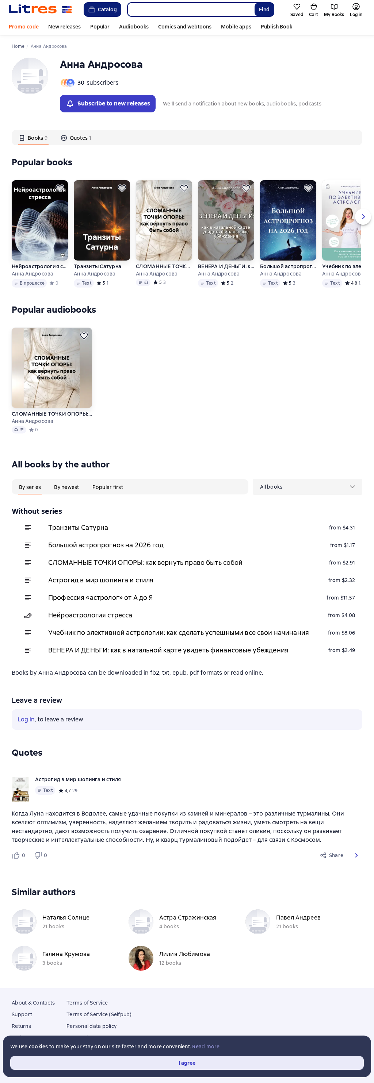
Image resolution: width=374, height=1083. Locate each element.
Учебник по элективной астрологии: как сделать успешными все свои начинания (178, 632)
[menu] (307, 486)
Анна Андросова (33, 273)
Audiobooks (134, 26)
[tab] (33, 137)
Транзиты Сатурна (97, 266)
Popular (100, 26)
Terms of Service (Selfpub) (99, 1014)
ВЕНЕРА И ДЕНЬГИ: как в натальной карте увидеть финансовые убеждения (226, 266)
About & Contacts (33, 1002)
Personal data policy (91, 1026)
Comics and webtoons (184, 26)
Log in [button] (26, 719)
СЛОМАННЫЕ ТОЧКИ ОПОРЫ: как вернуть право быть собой (164, 266)
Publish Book (276, 26)
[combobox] (190, 9)
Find (264, 9)
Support (22, 1014)
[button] (356, 855)
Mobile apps (236, 26)
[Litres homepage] (40, 9)
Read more (206, 1046)
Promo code (24, 26)
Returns (21, 1026)
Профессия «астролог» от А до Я (100, 597)
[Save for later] (60, 188)
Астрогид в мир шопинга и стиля (101, 580)
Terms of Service (87, 1002)
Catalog (107, 9)
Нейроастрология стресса (40, 266)
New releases (64, 26)
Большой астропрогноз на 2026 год (288, 266)
